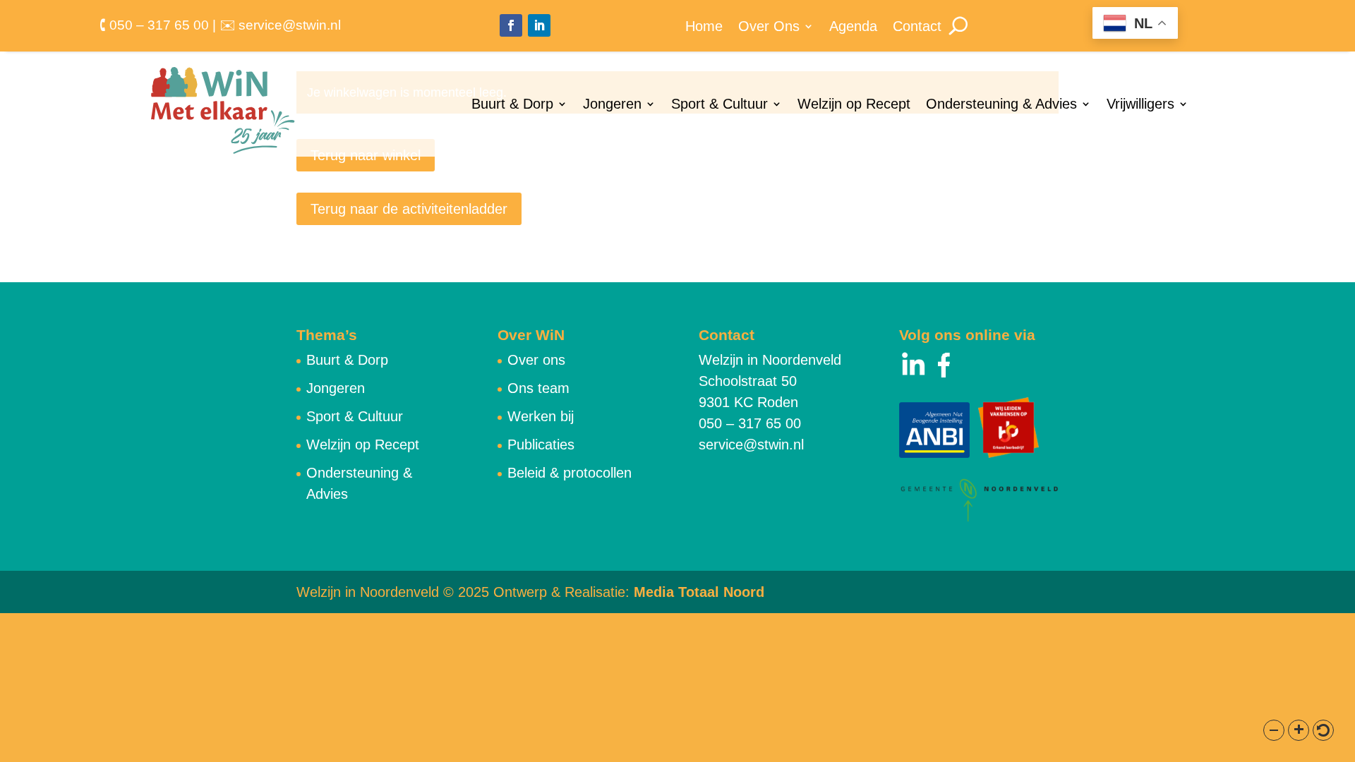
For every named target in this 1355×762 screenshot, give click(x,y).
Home (704, 27)
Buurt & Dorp (512, 105)
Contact (917, 27)
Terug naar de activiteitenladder (409, 209)
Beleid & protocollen (569, 472)
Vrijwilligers (1140, 105)
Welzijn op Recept (853, 105)
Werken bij (540, 416)
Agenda (853, 27)
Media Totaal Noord (699, 592)
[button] (1273, 730)
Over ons (536, 360)
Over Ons (769, 27)
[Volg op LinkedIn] (539, 25)
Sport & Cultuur (719, 105)
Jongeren (612, 105)
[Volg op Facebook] (511, 25)
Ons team (538, 388)
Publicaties (540, 444)
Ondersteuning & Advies (1001, 105)
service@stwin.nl (751, 444)
